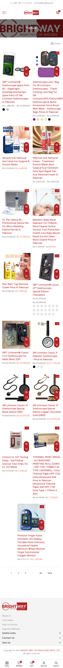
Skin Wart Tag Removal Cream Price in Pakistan (15, 285)
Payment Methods (11, 628)
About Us (6, 615)
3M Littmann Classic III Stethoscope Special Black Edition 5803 (15, 409)
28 (40, 573)
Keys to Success (10, 624)
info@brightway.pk (45, 3)
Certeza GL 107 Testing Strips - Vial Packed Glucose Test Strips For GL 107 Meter (15, 462)
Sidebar (57, 43)
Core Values (7, 620)
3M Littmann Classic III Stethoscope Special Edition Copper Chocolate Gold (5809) (47, 410)
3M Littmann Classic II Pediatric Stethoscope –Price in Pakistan (45, 356)
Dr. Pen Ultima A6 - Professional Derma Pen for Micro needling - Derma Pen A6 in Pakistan (15, 226)
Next (50, 573)
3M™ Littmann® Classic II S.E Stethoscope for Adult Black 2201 (15, 356)
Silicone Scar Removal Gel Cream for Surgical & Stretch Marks (16, 161)
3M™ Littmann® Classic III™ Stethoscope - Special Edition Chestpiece (46, 289)
